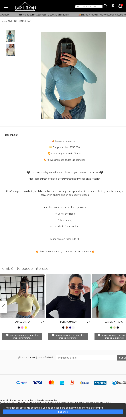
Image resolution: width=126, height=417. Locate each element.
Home (3, 21)
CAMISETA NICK (22, 321)
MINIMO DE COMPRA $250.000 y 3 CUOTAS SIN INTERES (42, 15)
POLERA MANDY (68, 321)
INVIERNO (13, 21)
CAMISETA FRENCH (114, 321)
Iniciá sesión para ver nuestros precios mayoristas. (23, 336)
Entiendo (63, 411)
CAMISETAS (25, 21)
